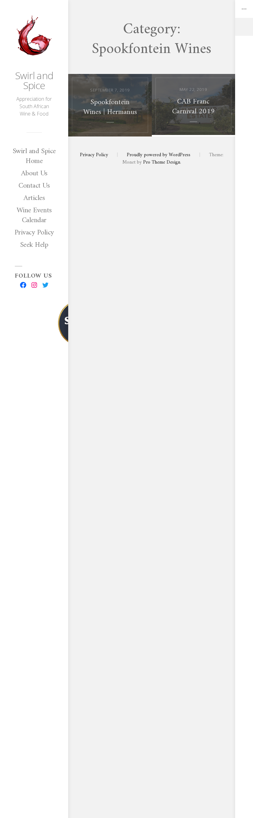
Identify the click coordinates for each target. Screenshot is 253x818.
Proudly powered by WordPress (158, 155)
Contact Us (34, 185)
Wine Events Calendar (34, 215)
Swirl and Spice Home (34, 156)
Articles (34, 198)
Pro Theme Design (161, 162)
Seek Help (34, 244)
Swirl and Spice (34, 80)
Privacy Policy (34, 232)
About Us (34, 173)
